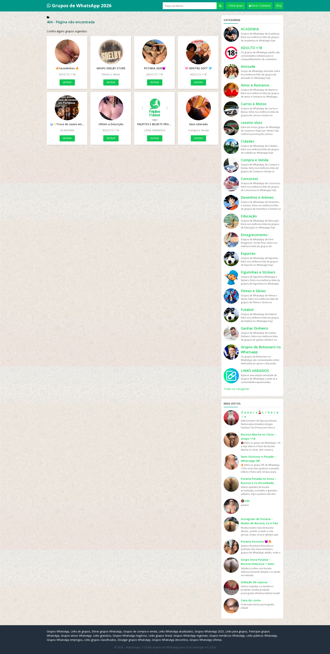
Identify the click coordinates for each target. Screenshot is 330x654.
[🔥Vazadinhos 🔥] (67, 52)
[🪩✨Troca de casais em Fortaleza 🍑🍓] (67, 107)
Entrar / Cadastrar (261, 5)
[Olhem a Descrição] (110, 107)
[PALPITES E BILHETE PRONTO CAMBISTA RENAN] (154, 107)
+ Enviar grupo (235, 5)
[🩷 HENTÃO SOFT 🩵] (198, 52)
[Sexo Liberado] (198, 107)
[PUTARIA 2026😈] (154, 52)
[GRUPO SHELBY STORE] (110, 52)
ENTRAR (67, 82)
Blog (278, 5)
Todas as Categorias (236, 389)
